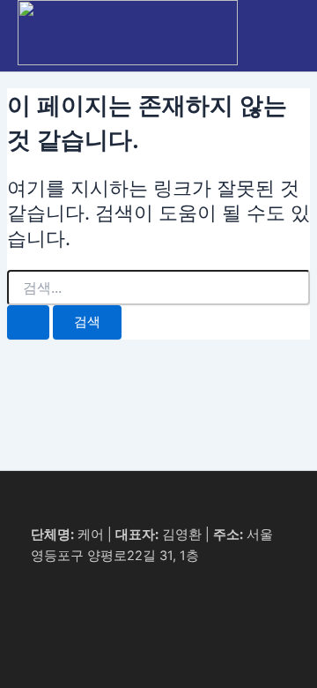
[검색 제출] (28, 322)
